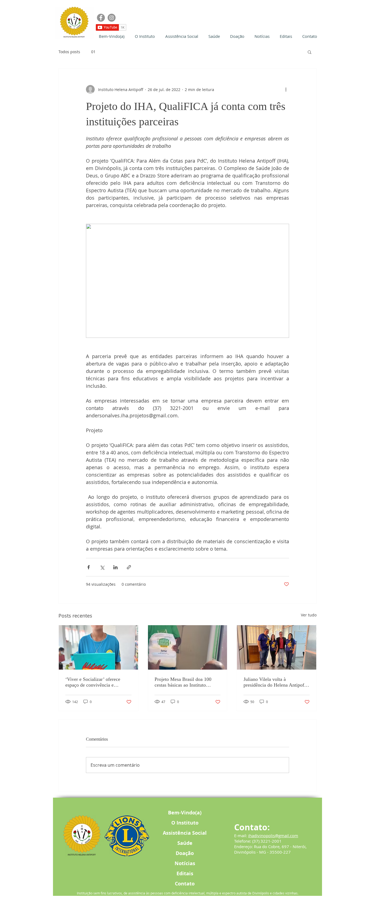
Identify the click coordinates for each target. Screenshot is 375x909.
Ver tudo (309, 615)
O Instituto (184, 822)
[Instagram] (112, 18)
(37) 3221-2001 (267, 841)
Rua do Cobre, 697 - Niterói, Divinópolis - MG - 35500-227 (270, 849)
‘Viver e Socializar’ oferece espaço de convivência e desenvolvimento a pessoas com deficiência (97, 682)
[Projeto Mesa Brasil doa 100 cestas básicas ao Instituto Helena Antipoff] (187, 647)
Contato (185, 883)
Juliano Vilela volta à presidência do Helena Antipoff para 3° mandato (275, 682)
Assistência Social (185, 832)
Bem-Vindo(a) (185, 812)
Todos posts (69, 51)
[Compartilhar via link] (128, 567)
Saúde (184, 843)
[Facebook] (101, 18)
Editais (185, 873)
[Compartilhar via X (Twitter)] (102, 567)
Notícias (185, 863)
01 (93, 51)
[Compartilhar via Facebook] (88, 567)
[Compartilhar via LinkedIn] (115, 567)
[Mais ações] (285, 89)
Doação (185, 853)
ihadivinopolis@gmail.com (273, 835)
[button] (309, 52)
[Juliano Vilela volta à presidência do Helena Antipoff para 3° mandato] (276, 647)
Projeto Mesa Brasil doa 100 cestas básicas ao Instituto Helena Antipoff (183, 682)
